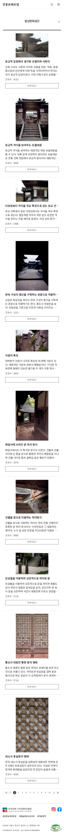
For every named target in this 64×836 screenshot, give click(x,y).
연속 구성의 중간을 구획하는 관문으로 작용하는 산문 (32, 294)
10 (49, 792)
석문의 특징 (11, 355)
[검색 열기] (52, 4)
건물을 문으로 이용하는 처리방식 (23, 517)
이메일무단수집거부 (27, 816)
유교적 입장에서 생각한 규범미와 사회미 (27, 61)
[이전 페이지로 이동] (10, 792)
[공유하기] (59, 21)
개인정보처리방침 (9, 816)
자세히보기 (32, 85)
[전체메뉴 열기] (59, 4)
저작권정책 (41, 816)
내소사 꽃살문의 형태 (17, 756)
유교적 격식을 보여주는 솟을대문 (23, 145)
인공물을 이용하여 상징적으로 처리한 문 (27, 578)
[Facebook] (59, 809)
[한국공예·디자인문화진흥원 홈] (16, 810)
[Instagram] (53, 809)
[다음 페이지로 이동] (54, 792)
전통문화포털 (10, 4)
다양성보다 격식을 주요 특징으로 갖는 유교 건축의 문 (32, 205)
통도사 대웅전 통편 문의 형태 (21, 662)
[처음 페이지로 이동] (6, 792)
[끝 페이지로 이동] (57, 792)
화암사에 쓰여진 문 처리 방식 (21, 444)
